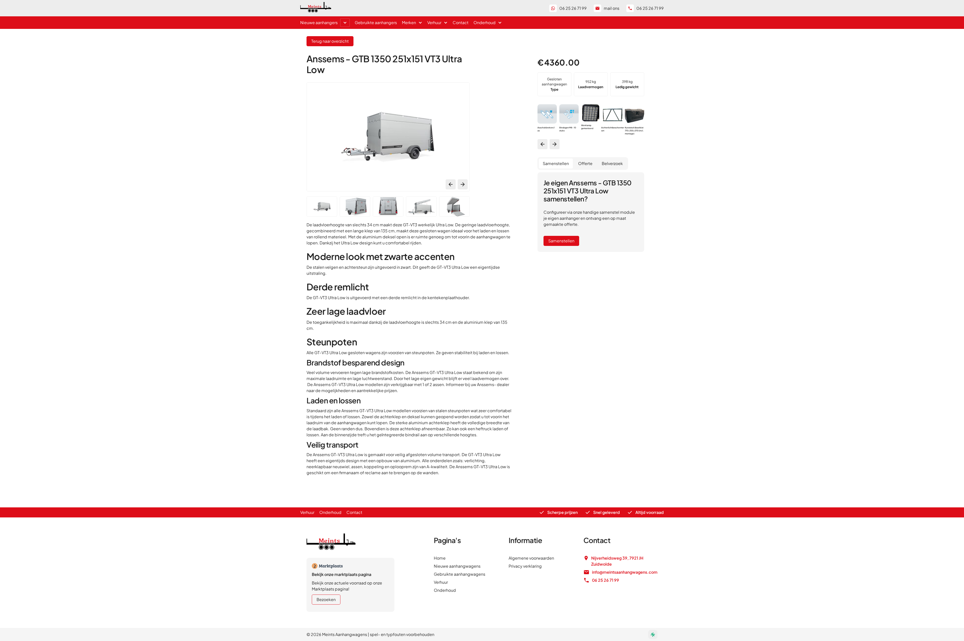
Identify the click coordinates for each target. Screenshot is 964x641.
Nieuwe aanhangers (319, 22)
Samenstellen (561, 240)
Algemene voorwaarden (531, 558)
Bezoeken (326, 599)
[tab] (556, 163)
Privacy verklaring (525, 566)
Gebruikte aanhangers (376, 22)
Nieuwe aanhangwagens (457, 566)
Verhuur (307, 512)
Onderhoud (330, 512)
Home (440, 558)
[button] (345, 22)
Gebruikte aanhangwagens (459, 574)
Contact (460, 22)
